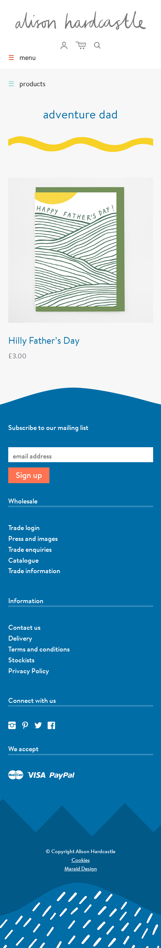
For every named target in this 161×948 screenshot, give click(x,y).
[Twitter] (38, 725)
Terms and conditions (39, 648)
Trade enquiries (30, 549)
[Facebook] (51, 725)
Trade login (24, 527)
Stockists (21, 659)
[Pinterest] (25, 725)
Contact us (24, 627)
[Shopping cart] (80, 45)
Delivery (20, 637)
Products (26, 83)
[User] (64, 45)
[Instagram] (12, 725)
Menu (22, 57)
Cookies (81, 860)
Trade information (34, 570)
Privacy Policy (28, 670)
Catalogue (23, 560)
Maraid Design (48, 869)
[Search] (97, 45)
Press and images (33, 538)
